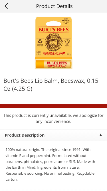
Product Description (25, 135)
